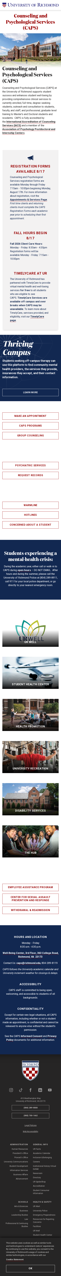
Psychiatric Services (30, 465)
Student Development (18, 1166)
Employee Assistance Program (30, 887)
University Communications (16, 1162)
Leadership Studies (19, 1215)
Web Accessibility (30, 1131)
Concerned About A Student (30, 524)
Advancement (22, 1179)
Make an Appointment (30, 415)
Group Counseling (30, 435)
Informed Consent (31, 1036)
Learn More (30, 392)
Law (26, 1219)
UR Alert (36, 1206)
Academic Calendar (41, 1153)
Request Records (30, 475)
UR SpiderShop (39, 1182)
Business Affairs (20, 1174)
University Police (40, 1211)
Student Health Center (42, 1235)
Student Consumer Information (41, 1191)
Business (24, 1211)
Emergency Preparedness (44, 1215)
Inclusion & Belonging (42, 1157)
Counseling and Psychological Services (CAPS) (30, 22)
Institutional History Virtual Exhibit (44, 1167)
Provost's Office (21, 1157)
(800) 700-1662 (31, 1115)
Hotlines (30, 514)
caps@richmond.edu (28, 963)
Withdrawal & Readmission (30, 910)
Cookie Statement (14, 1259)
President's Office (20, 1153)
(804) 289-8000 (31, 1107)
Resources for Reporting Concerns (43, 1220)
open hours (24, 570)
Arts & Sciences (21, 1206)
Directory (37, 1177)
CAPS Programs (30, 425)
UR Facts (37, 1149)
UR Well (36, 1231)
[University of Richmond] (30, 5)
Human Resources (20, 1149)
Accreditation (39, 1186)
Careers (36, 1162)
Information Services (19, 1170)
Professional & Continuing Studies (17, 1224)
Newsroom (37, 1173)
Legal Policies (31, 1125)
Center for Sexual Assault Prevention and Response (31, 899)
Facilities (37, 1226)
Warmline (30, 505)
